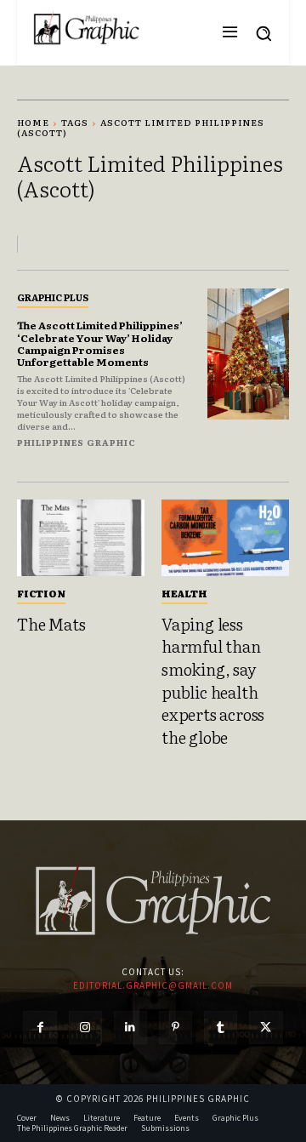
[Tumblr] (220, 1027)
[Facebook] (39, 1027)
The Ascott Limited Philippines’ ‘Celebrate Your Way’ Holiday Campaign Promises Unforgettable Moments (100, 343)
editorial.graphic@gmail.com (153, 985)
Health (184, 593)
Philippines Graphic (76, 442)
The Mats (51, 624)
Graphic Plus (52, 297)
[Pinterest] (175, 1027)
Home (33, 122)
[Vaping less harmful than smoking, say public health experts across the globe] (225, 538)
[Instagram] (85, 1027)
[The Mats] (80, 538)
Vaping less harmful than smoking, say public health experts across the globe (213, 680)
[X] (265, 1027)
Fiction (41, 593)
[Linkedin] (130, 1027)
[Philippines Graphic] (86, 29)
